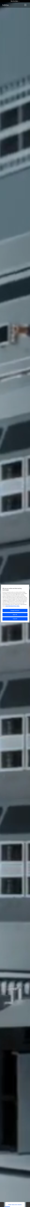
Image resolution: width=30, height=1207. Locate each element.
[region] (15, 603)
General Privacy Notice (15, 606)
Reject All (15, 614)
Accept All (15, 618)
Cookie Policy (8, 606)
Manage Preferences (15, 610)
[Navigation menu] (25, 5)
